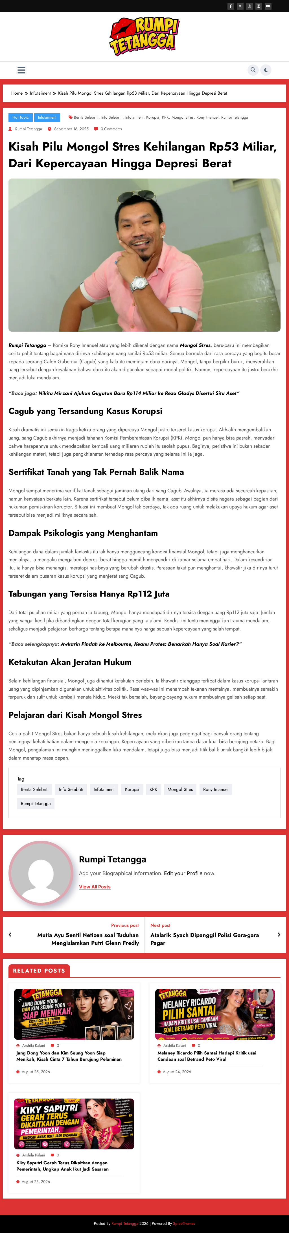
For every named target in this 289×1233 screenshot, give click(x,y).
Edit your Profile (183, 873)
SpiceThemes (184, 1223)
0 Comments (111, 129)
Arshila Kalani (33, 1045)
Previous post (125, 925)
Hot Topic (20, 117)
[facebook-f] (230, 6)
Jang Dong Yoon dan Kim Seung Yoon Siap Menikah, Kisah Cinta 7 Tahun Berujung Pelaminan (69, 1056)
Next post (160, 925)
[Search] (253, 70)
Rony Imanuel (207, 117)
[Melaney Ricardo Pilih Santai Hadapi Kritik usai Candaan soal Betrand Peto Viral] (215, 1013)
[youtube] (268, 6)
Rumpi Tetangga (234, 117)
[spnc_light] (266, 70)
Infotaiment (47, 117)
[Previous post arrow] (10, 935)
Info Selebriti (111, 117)
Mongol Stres (183, 117)
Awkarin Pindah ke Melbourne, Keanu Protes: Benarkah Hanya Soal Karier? (150, 644)
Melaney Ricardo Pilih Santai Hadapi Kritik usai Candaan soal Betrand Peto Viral (206, 1056)
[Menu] (21, 70)
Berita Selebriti (86, 117)
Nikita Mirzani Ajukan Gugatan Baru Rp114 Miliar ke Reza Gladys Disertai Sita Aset (137, 393)
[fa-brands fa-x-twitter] (240, 6)
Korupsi (152, 117)
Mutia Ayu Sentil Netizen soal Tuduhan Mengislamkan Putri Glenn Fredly (88, 939)
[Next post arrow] (279, 935)
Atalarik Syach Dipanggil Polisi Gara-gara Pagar (204, 939)
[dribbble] (249, 6)
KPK (165, 117)
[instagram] (258, 6)
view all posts (95, 887)
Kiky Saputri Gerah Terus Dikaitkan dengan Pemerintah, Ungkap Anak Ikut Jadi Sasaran (62, 1166)
